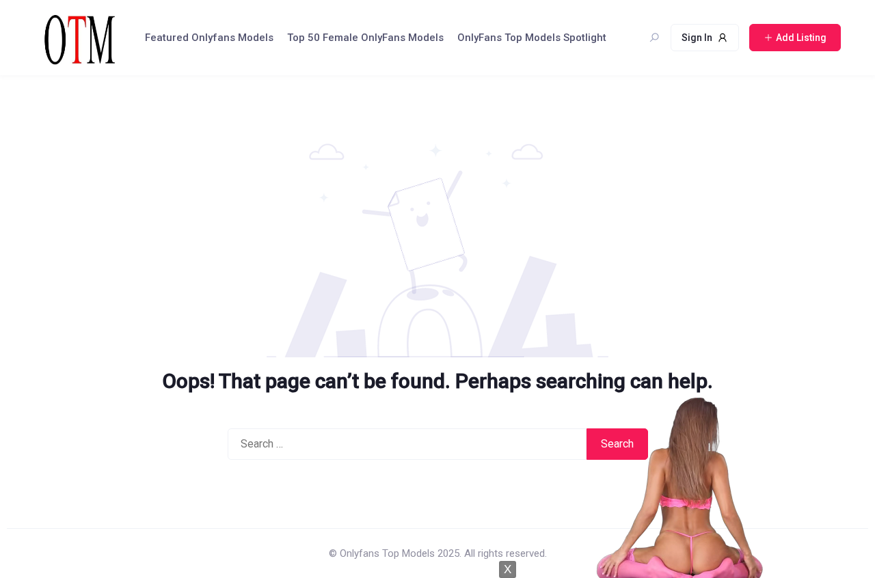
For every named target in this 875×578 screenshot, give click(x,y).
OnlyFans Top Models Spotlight (531, 37)
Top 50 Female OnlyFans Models (365, 37)
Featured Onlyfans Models (209, 37)
